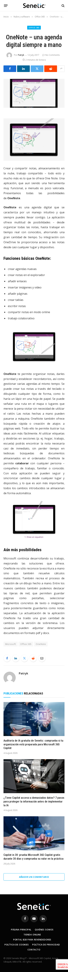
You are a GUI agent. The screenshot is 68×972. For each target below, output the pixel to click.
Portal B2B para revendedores (32, 939)
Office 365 (34, 27)
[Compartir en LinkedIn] (23, 68)
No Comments (52, 55)
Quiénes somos (44, 929)
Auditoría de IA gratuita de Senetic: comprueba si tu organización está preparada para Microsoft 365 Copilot (33, 744)
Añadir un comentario (34, 876)
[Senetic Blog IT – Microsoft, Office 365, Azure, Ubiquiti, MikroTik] (34, 5)
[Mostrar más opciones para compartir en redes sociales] (61, 68)
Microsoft (10, 644)
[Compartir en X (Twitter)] (37, 68)
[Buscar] (63, 5)
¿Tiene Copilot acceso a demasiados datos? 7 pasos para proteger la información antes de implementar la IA (33, 801)
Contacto (34, 949)
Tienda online (32, 934)
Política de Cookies (17, 944)
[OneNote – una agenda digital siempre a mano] (34, 93)
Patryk (21, 55)
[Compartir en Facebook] (9, 68)
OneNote (41, 644)
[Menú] (6, 6)
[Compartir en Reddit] (50, 68)
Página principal (21, 929)
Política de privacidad (46, 944)
